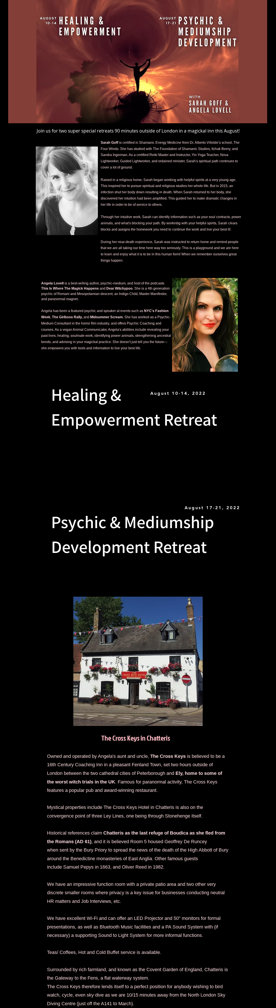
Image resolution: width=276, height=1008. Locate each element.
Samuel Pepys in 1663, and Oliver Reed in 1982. (114, 867)
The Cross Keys (168, 756)
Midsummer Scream (106, 317)
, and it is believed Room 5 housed (128, 841)
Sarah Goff (109, 142)
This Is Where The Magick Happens (70, 288)
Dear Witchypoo (119, 288)
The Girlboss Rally (67, 317)
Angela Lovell (52, 283)
